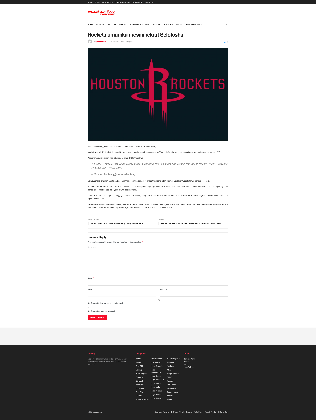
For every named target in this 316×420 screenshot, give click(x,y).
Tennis (170, 395)
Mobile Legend (173, 358)
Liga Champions (156, 371)
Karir (186, 364)
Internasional (157, 358)
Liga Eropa (156, 376)
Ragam (179, 24)
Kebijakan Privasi (108, 2)
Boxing (139, 370)
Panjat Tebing (173, 373)
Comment (92, 247)
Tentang (97, 2)
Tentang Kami (189, 359)
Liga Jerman (156, 391)
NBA (169, 370)
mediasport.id (97, 412)
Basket (156, 24)
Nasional (123, 24)
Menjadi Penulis (137, 2)
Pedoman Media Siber (122, 2)
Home (90, 24)
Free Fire (139, 392)
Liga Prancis (156, 394)
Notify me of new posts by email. (101, 311)
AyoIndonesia (100, 41)
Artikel (138, 358)
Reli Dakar (171, 384)
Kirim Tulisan (189, 367)
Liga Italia (155, 387)
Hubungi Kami (149, 2)
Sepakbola (135, 24)
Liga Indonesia (157, 379)
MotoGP (170, 362)
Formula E (140, 388)
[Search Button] (227, 24)
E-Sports (168, 24)
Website (163, 289)
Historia (112, 24)
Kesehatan (155, 362)
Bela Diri (139, 366)
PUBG (169, 377)
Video (147, 24)
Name (91, 278)
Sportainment (193, 24)
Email (91, 289)
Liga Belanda (157, 366)
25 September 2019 (117, 41)
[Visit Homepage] (102, 12)
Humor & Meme (142, 399)
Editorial (100, 24)
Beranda (90, 2)
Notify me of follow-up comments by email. (106, 303)
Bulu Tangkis (141, 373)
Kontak (186, 361)
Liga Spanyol (157, 398)
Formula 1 (140, 384)
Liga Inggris (156, 383)
